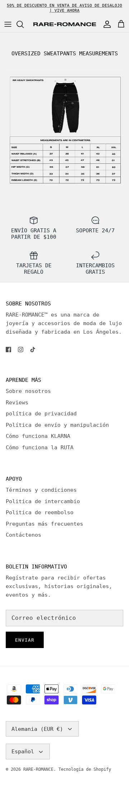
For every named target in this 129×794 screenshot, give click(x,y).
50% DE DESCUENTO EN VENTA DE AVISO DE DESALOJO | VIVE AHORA (64, 8)
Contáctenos (23, 535)
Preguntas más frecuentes (44, 524)
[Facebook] (8, 349)
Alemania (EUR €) (37, 729)
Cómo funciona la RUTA (39, 447)
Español (22, 751)
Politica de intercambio (43, 501)
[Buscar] (24, 24)
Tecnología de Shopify (84, 769)
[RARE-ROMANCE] (64, 24)
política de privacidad (41, 413)
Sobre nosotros (28, 391)
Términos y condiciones (41, 490)
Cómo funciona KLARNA (38, 436)
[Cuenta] (105, 24)
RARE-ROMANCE (38, 769)
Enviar (24, 640)
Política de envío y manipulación (57, 425)
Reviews (17, 402)
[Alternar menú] (8, 24)
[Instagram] (20, 349)
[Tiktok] (32, 349)
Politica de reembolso (39, 512)
